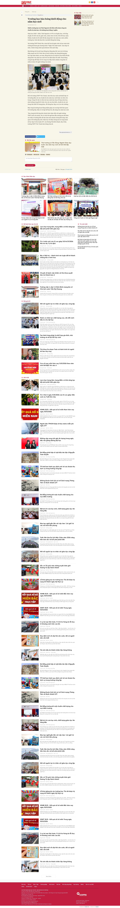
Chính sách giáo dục (51, 231)
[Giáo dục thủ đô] (26, 2)
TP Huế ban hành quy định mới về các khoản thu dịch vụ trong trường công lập (57, 467)
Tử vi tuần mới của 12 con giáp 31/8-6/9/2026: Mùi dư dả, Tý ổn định (56, 242)
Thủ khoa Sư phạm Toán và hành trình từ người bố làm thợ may (57, 350)
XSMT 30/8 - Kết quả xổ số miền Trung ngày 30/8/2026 (56, 609)
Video (22, 886)
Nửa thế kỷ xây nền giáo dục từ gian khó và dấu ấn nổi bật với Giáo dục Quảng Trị (60, 218)
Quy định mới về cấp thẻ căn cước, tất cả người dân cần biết (57, 637)
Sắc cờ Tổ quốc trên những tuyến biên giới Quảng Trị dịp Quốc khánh (55, 567)
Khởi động (43, 154)
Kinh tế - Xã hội (49, 414)
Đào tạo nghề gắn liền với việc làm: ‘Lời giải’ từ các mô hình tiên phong (57, 524)
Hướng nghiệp (44, 5)
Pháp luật (48, 626)
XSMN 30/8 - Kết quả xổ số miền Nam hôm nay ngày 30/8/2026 (57, 410)
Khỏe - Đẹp (37, 5)
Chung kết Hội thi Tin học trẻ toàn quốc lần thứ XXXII (88, 247)
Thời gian (62, 169)
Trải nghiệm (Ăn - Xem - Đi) (52, 541)
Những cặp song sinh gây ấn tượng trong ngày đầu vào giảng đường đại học (57, 439)
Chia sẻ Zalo (41, 136)
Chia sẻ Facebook (31, 136)
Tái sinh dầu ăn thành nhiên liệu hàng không (56, 650)
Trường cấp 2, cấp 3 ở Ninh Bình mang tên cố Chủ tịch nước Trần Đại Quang (33, 196)
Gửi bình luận (30, 165)
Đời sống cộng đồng (65, 5)
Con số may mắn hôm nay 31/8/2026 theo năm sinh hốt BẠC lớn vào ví (57, 364)
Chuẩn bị (48, 154)
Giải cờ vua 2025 (90, 884)
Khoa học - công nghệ (51, 652)
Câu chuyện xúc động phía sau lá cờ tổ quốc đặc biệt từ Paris (88, 235)
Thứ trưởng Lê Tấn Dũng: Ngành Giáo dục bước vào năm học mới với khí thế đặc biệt (56, 145)
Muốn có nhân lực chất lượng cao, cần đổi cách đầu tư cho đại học (57, 319)
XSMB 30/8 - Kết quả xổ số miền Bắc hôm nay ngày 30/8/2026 (56, 595)
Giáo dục (26, 5)
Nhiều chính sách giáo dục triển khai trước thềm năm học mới (88, 16)
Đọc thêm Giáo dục (29, 176)
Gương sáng (50, 277)
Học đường (75, 5)
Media (80, 5)
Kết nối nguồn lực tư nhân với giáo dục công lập (57, 304)
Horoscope (49, 245)
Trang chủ (27, 11)
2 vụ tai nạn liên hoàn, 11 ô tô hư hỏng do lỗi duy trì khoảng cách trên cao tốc (57, 623)
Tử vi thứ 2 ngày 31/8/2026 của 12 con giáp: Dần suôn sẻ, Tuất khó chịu (57, 396)
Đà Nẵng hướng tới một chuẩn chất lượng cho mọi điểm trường (56, 496)
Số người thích (69, 169)
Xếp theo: (57, 169)
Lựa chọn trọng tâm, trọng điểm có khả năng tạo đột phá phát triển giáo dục (57, 228)
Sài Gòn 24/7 (29, 886)
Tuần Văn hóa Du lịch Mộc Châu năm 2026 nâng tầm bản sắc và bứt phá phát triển (57, 538)
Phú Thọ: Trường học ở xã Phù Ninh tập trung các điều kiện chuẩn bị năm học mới (88, 23)
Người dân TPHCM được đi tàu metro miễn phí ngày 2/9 (57, 425)
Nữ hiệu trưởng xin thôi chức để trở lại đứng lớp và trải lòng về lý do (59, 196)
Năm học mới (36, 154)
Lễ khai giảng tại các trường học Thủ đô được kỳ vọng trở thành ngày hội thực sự (57, 581)
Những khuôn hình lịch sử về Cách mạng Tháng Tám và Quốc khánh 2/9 (57, 481)
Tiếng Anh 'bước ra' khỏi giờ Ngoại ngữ (85, 218)
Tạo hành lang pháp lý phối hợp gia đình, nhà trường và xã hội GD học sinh (56, 336)
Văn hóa (57, 5)
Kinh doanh (51, 5)
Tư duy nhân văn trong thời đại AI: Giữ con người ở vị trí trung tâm (33, 218)
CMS (87, 906)
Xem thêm (48, 876)
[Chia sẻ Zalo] (22, 15)
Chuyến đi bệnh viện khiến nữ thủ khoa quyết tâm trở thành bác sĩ (56, 274)
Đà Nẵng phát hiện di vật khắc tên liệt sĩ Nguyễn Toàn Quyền (57, 453)
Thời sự (32, 5)
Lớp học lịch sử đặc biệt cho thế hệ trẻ (85, 196)
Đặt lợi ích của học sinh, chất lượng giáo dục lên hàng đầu (57, 510)
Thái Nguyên (29, 154)
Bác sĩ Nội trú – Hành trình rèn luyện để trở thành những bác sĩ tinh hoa (57, 256)
